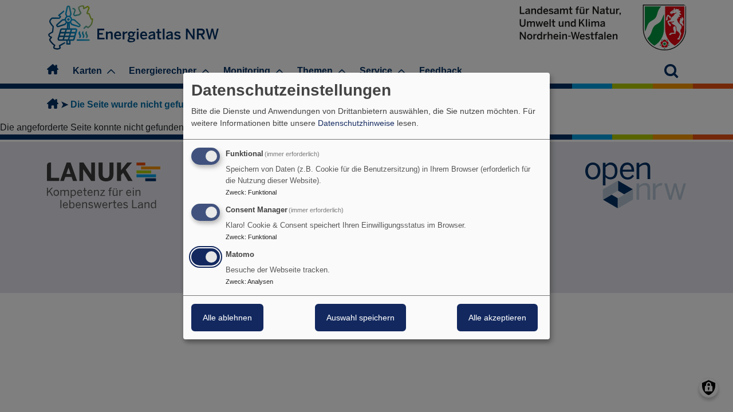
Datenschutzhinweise (356, 123)
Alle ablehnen (227, 317)
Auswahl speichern (360, 317)
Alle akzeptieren (497, 317)
